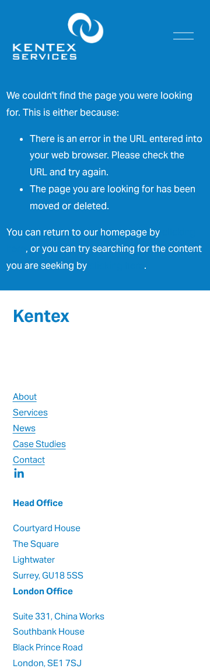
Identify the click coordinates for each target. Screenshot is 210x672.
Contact (29, 459)
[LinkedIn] (18, 473)
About (25, 396)
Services (30, 412)
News (24, 428)
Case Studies (39, 443)
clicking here (116, 265)
